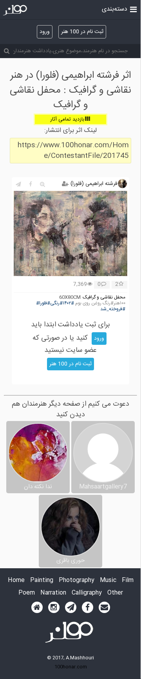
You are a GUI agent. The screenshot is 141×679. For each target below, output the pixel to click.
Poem (26, 593)
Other (115, 593)
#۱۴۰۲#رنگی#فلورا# (55, 303)
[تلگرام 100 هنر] (70, 607)
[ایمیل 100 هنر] (104, 607)
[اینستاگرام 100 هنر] (54, 607)
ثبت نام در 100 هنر (82, 32)
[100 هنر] (16, 10)
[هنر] (133, 8)
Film (128, 580)
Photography (76, 580)
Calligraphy (87, 593)
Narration (53, 593)
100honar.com (70, 666)
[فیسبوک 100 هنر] (87, 607)
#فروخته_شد (112, 309)
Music (108, 580)
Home (16, 580)
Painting (41, 580)
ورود (45, 32)
